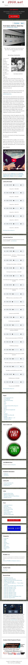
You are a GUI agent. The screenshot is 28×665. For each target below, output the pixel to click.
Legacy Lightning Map (8, 511)
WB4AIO (16, 27)
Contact (5, 407)
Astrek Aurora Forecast (8, 505)
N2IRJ (5, 539)
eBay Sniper (5, 570)
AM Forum (6, 473)
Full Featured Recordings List (8, 388)
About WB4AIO (7, 399)
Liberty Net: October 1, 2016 (9, 591)
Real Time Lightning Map (9, 514)
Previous (16, 23)
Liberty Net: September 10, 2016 (10, 595)
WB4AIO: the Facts (7, 419)
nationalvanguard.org (7, 94)
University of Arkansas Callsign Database (11, 496)
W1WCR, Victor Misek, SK (9, 415)
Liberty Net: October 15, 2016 (9, 589)
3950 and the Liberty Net (8, 397)
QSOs (5, 545)
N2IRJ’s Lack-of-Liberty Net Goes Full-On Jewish (13, 580)
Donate (5, 408)
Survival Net (6, 546)
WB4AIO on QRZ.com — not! (9, 417)
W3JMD (5, 416)
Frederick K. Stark (6, 174)
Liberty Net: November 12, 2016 (10, 588)
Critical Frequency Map (8, 509)
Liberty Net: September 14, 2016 (10, 593)
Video (5, 549)
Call (5, 404)
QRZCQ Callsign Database (9, 494)
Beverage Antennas (7, 507)
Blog (5, 401)
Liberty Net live (7, 485)
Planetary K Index (7, 513)
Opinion (5, 542)
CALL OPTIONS (14, 16)
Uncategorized (6, 547)
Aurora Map (6, 506)
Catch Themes (18, 662)
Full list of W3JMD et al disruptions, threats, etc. (12, 560)
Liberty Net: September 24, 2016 (10, 592)
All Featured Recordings (8, 400)
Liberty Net (13, 173)
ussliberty (6, 413)
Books (5, 403)
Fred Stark (21, 173)
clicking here (13, 464)
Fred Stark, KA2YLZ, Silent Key (10, 579)
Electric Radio (6, 510)
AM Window (6, 475)
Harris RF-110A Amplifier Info (9, 409)
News (5, 541)
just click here (13, 240)
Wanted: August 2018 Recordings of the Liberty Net (13, 585)
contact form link (14, 619)
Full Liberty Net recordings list (8, 230)
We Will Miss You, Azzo (8, 577)
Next (23, 23)
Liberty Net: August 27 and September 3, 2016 (12, 596)
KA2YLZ (11, 174)
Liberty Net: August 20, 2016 (9, 597)
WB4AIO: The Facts (7, 497)
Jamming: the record (7, 484)
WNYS (7, 176)
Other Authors (6, 543)
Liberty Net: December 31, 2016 (10, 587)
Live (5, 411)
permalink (20, 176)
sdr (4, 412)
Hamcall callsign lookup (8, 493)
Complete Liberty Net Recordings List (11, 405)
